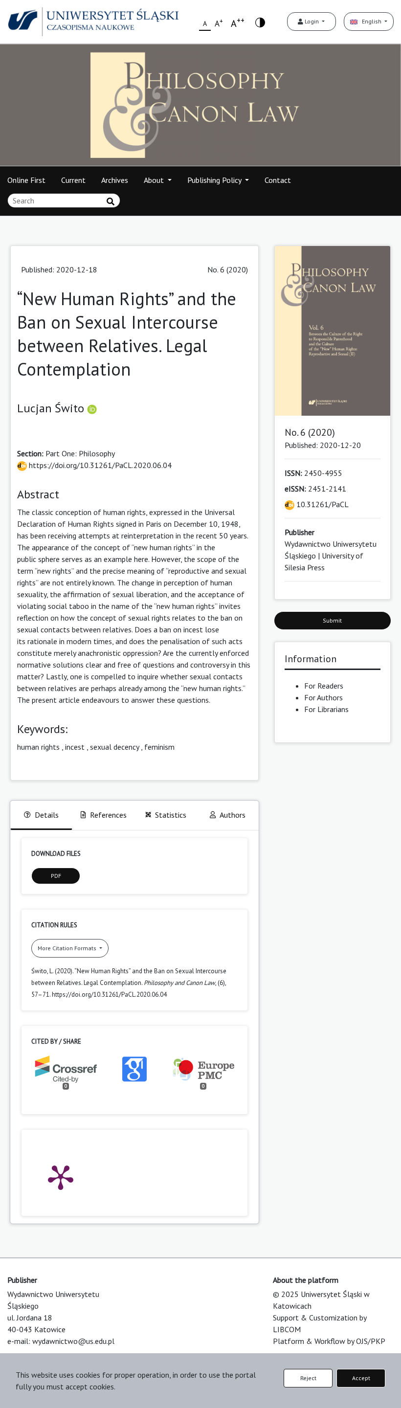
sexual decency (114, 747)
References (108, 815)
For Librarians (326, 709)
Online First (26, 180)
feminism (159, 747)
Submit (332, 620)
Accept (361, 1378)
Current (73, 180)
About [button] (155, 180)
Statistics (170, 815)
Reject (308, 1378)
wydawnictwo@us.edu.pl (73, 1341)
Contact (278, 180)
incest (75, 747)
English (370, 21)
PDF (56, 875)
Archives (114, 180)
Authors (232, 815)
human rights (38, 747)
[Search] (110, 201)
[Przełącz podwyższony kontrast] (260, 22)
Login (311, 21)
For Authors (323, 697)
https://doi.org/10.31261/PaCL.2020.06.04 (99, 465)
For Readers (323, 686)
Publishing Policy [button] (215, 180)
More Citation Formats (68, 948)
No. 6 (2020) (227, 269)
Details (47, 815)
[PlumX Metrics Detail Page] (60, 1176)
